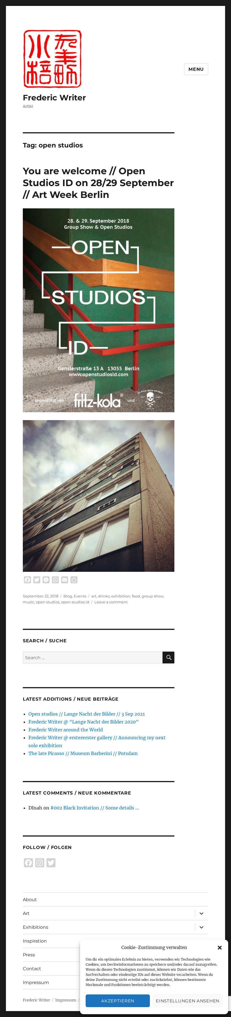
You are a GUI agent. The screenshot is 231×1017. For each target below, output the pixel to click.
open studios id (75, 602)
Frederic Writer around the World (65, 730)
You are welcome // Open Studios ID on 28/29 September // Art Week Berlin (98, 182)
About (30, 899)
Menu (196, 69)
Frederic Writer (54, 97)
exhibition (120, 596)
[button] (220, 947)
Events (80, 596)
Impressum (65, 1000)
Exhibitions (35, 927)
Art (26, 913)
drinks (104, 596)
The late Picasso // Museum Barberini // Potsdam (83, 753)
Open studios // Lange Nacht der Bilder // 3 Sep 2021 (86, 714)
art (93, 596)
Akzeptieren (117, 1000)
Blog (67, 596)
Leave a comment (111, 602)
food (136, 596)
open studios (47, 602)
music (28, 602)
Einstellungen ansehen (187, 1000)
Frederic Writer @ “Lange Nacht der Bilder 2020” (83, 722)
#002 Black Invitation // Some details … (94, 808)
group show (152, 596)
